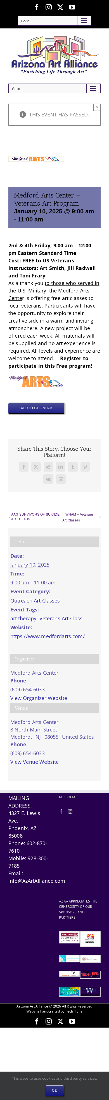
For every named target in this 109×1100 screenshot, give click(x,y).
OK (54, 1090)
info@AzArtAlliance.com (36, 880)
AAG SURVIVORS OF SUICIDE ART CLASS (35, 516)
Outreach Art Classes (35, 600)
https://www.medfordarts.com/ (47, 636)
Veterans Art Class (61, 618)
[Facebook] (61, 811)
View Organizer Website (38, 698)
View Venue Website (34, 761)
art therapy (23, 618)
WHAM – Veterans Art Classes (78, 517)
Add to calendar (36, 408)
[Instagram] (70, 811)
